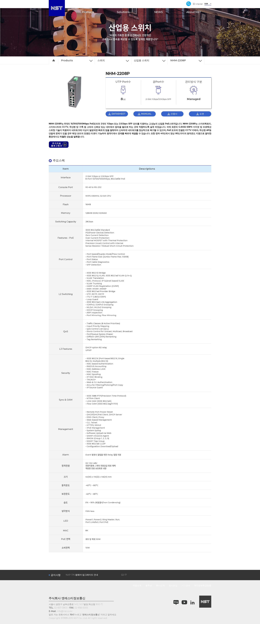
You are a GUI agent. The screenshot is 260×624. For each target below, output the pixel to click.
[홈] (53, 60)
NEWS (158, 12)
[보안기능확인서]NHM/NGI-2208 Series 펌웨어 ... (90, 575)
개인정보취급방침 (202, 585)
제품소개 (137, 585)
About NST (193, 12)
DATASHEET (118, 114)
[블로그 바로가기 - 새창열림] (176, 602)
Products (88, 12)
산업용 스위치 (141, 60)
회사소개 (160, 585)
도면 (202, 114)
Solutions (123, 12)
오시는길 (173, 585)
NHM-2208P (178, 60)
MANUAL (146, 114)
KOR (206, 3)
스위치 (101, 60)
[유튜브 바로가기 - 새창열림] (184, 602)
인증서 (174, 114)
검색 (188, 3)
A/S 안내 (185, 585)
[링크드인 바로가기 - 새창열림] (192, 602)
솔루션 (148, 585)
